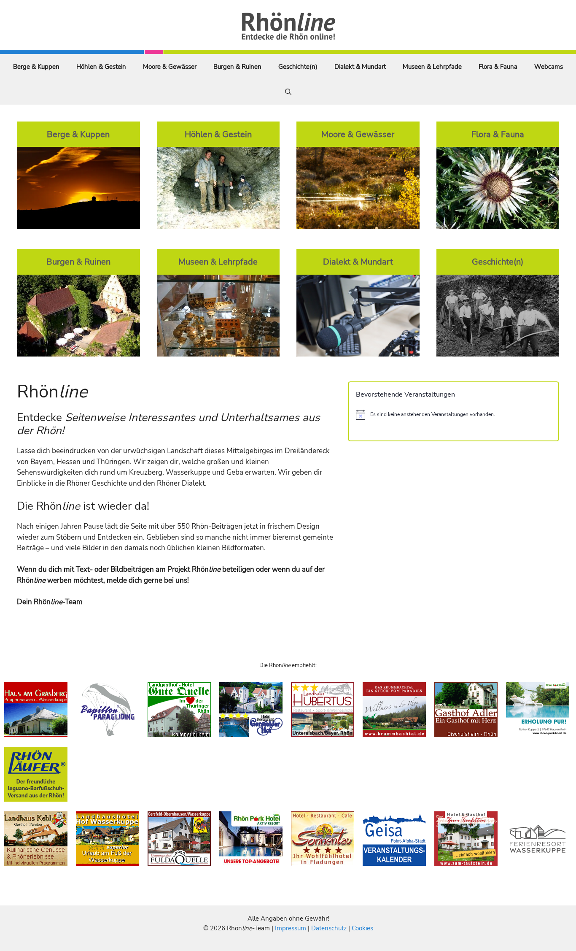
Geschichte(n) (298, 66)
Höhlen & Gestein (101, 66)
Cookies (362, 928)
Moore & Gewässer (169, 66)
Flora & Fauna (498, 66)
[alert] (453, 415)
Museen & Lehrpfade (432, 66)
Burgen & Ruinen (237, 66)
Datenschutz (329, 928)
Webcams (548, 66)
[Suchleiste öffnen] (288, 92)
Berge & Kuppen (36, 66)
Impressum (291, 928)
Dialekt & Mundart (360, 66)
